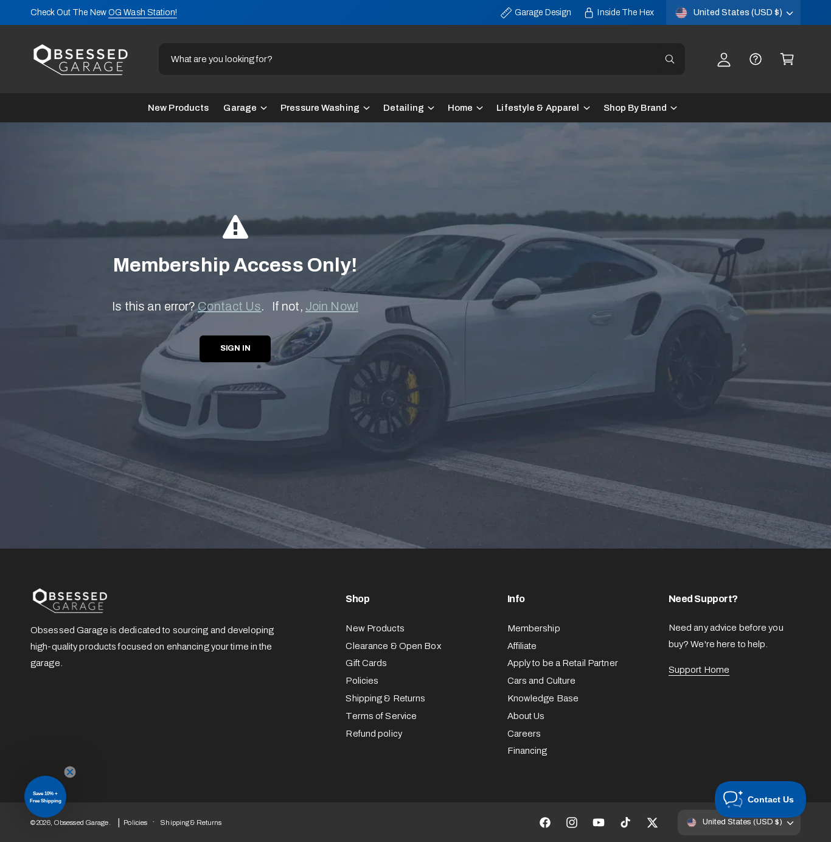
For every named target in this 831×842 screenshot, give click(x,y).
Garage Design (543, 12)
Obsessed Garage (81, 822)
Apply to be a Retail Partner (562, 663)
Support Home (699, 670)
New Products (375, 628)
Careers (524, 734)
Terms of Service (381, 716)
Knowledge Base (543, 698)
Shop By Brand (635, 108)
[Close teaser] (70, 772)
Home (460, 108)
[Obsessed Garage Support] (755, 59)
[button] (787, 59)
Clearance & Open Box (393, 646)
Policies (362, 681)
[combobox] (422, 59)
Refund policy (374, 734)
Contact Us (229, 306)
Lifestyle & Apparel (537, 108)
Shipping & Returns (385, 698)
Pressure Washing (320, 108)
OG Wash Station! (142, 12)
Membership (533, 628)
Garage (240, 108)
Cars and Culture (541, 681)
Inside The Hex (625, 12)
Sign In (235, 348)
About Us (526, 716)
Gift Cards (366, 663)
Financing (527, 751)
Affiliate (522, 646)
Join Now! (331, 306)
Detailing (403, 108)
